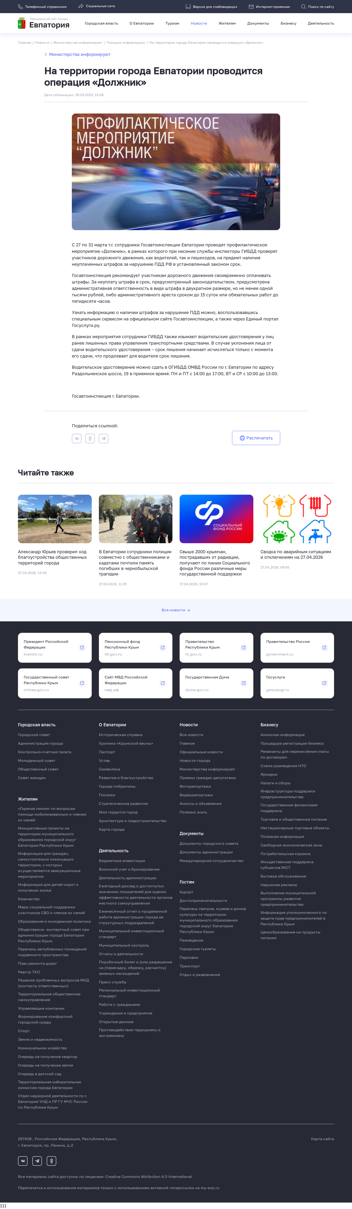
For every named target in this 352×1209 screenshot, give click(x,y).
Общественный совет (38, 769)
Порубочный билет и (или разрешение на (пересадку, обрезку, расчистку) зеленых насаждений (135, 968)
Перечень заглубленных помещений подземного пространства (52, 952)
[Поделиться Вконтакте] (76, 439)
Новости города (195, 760)
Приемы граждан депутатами (208, 777)
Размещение (191, 940)
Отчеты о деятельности (121, 953)
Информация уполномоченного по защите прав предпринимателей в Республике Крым (294, 918)
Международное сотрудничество (212, 860)
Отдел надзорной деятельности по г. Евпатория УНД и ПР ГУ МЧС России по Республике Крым (52, 1101)
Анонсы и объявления (200, 803)
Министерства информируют (80, 54)
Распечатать (259, 437)
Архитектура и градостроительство (133, 820)
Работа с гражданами (119, 1004)
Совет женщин (32, 777)
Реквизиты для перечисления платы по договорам (295, 754)
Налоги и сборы (276, 783)
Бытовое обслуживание (283, 876)
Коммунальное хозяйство (42, 1048)
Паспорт (107, 751)
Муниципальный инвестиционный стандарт (131, 933)
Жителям (227, 23)
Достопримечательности (203, 900)
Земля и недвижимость (40, 1039)
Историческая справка (120, 734)
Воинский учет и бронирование (129, 869)
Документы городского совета (209, 843)
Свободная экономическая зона (291, 845)
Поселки (107, 794)
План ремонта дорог (37, 963)
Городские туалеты (198, 948)
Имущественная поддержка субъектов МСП (287, 864)
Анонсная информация (283, 734)
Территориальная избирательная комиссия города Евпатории (49, 1084)
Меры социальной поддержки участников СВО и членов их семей (51, 910)
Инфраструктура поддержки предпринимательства (288, 794)
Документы (258, 23)
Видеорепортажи (196, 794)
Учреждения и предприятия (125, 1013)
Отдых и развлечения (200, 974)
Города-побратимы (117, 786)
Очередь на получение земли (45, 1065)
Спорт (24, 1030)
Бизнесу (288, 23)
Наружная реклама (279, 884)
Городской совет (34, 734)
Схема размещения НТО (283, 765)
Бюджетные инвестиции (122, 860)
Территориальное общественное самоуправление (49, 997)
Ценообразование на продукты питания (290, 935)
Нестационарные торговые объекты (295, 827)
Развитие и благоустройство (126, 777)
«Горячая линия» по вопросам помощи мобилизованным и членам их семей (52, 814)
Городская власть (101, 23)
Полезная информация (282, 836)
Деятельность (321, 23)
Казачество (29, 898)
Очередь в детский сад (39, 1073)
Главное (187, 743)
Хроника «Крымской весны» (126, 743)
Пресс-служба (112, 982)
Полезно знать (193, 812)
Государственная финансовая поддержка (289, 807)
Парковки (189, 957)
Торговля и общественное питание (294, 819)
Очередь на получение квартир (47, 1056)
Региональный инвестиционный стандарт (129, 993)
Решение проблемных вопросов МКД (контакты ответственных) (53, 983)
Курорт (186, 891)
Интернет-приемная (273, 7)
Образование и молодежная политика (54, 921)
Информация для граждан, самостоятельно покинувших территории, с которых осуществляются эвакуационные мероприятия (49, 865)
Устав (104, 760)
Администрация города (40, 743)
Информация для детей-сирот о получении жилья (48, 887)
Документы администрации (206, 852)
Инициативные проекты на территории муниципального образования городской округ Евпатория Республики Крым (47, 837)
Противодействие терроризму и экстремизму (129, 1032)
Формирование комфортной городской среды (45, 1019)
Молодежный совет (36, 760)
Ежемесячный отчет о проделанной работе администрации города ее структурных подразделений (133, 917)
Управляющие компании (41, 1008)
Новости (199, 23)
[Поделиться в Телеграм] (103, 439)
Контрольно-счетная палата (44, 751)
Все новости (173, 609)
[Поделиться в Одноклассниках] (90, 439)
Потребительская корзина (286, 853)
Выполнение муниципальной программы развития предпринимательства (288, 898)
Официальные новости (201, 751)
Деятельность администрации (127, 877)
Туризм (172, 23)
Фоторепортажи (195, 786)
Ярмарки (269, 774)
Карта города (112, 829)
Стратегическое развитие (123, 803)
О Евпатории (142, 23)
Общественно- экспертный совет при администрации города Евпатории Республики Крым (53, 935)
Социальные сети (100, 6)
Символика (109, 769)
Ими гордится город (118, 812)
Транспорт (190, 966)
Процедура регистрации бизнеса (292, 743)
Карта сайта (322, 1138)
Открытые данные (116, 1021)
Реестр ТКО (29, 972)
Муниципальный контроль (124, 945)
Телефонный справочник (46, 7)
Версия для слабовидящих (215, 7)
